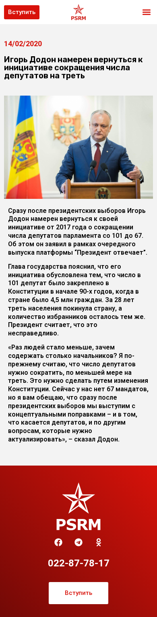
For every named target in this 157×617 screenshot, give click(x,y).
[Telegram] (78, 542)
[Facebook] (58, 542)
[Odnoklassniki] (99, 542)
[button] (146, 12)
